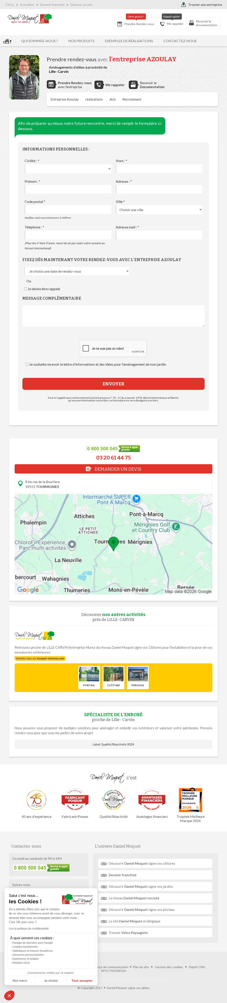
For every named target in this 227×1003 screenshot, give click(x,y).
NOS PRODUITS (81, 41)
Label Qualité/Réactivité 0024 (113, 744)
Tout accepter (82, 980)
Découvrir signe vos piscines (142, 910)
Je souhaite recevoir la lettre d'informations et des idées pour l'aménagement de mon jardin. (97, 364)
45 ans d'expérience (36, 816)
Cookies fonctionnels (25, 946)
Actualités (27, 4)
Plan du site (141, 967)
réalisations (94, 99)
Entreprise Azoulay (65, 99)
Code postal (35, 201)
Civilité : (32, 161)
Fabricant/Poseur (75, 816)
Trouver (128, 933)
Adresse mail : (127, 227)
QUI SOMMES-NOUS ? (39, 41)
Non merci (20, 980)
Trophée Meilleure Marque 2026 (190, 818)
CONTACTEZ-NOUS (180, 41)
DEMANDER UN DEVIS (117, 469)
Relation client (21, 962)
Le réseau (134, 898)
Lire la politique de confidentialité (29, 928)
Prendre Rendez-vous (139, 21)
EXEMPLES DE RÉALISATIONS (129, 41)
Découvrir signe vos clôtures (142, 863)
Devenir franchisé (52, 4)
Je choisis (51, 980)
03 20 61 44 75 (113, 458)
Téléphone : (34, 227)
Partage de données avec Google (32, 942)
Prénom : (32, 181)
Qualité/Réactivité (114, 816)
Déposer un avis (81, 4)
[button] (9, 995)
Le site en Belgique (134, 921)
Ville (120, 201)
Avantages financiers (152, 816)
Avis (113, 99)
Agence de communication (110, 967)
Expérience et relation (25, 958)
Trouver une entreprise (205, 4)
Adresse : (124, 181)
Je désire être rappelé (44, 289)
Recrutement (131, 99)
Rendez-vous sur (40, 658)
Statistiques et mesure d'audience (32, 950)
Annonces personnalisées (28, 954)
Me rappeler (173, 21)
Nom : (121, 161)
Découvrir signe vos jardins (141, 886)
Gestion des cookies (169, 967)
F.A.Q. (10, 4)
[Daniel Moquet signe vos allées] (29, 18)
